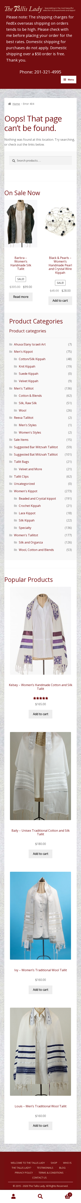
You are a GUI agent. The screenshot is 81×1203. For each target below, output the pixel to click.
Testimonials (45, 1167)
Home (16, 104)
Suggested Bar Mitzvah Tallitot (36, 447)
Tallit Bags (21, 462)
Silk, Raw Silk (28, 403)
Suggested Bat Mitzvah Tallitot (36, 454)
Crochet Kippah (30, 506)
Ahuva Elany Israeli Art (30, 344)
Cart (62, 1193)
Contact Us (39, 1177)
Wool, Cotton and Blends (36, 550)
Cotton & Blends (30, 396)
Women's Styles (30, 432)
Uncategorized (24, 484)
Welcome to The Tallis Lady (28, 1162)
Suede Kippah (28, 374)
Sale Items (21, 440)
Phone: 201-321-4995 (40, 72)
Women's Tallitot (26, 535)
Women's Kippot (25, 491)
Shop (54, 1162)
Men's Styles (28, 425)
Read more (20, 297)
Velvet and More (30, 469)
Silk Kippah (26, 520)
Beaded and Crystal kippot (37, 498)
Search (40, 1196)
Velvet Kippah (28, 381)
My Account (13, 1196)
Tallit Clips (21, 476)
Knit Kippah (27, 366)
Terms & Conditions (51, 1172)
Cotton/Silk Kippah (32, 359)
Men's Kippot (23, 351)
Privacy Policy (24, 1172)
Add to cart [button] (60, 300)
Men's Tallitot (24, 388)
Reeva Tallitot (23, 418)
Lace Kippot (27, 513)
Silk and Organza (31, 542)
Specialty (25, 528)
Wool (22, 410)
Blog (62, 1167)
